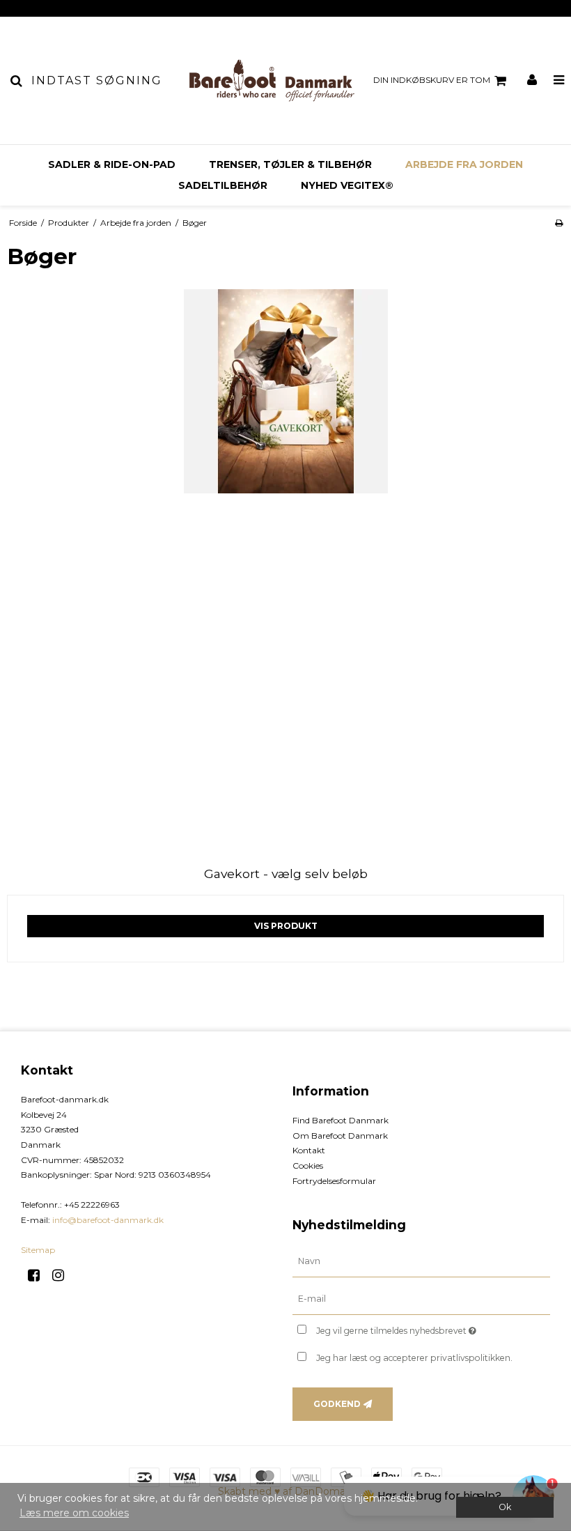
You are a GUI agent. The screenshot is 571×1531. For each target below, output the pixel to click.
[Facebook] (38, 1275)
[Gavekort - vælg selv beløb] (285, 568)
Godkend (337, 1404)
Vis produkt (286, 926)
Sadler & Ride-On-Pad (111, 164)
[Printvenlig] (559, 222)
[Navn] (421, 1261)
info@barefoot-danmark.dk (108, 1220)
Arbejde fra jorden (464, 164)
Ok (505, 1507)
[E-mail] (421, 1299)
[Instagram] (63, 1275)
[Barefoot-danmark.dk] (271, 80)
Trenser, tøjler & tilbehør (290, 164)
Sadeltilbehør (222, 185)
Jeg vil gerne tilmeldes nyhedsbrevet (431, 1328)
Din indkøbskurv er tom (431, 80)
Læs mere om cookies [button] (74, 1513)
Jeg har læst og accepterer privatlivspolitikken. (414, 1358)
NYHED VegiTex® (347, 185)
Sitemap (38, 1250)
